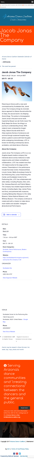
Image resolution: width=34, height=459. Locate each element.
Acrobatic (5, 249)
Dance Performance (15, 249)
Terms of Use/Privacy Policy (20, 449)
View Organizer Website (10, 278)
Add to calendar (12, 214)
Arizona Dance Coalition (17, 441)
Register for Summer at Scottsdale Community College (24, 338)
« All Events (6, 62)
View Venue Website (9, 331)
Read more (24, 408)
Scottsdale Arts (7, 268)
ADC (8, 449)
